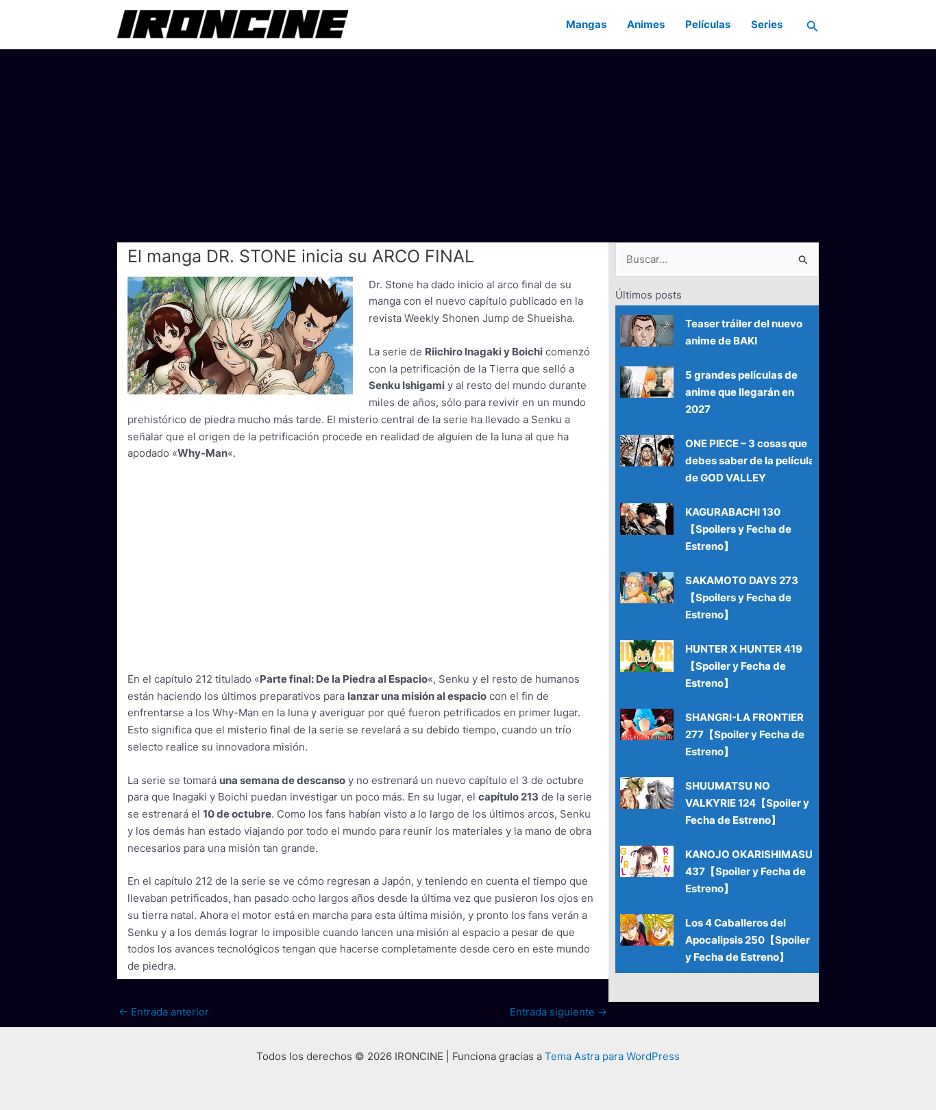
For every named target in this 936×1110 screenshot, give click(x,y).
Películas (707, 24)
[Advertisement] (468, 145)
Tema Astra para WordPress (612, 1056)
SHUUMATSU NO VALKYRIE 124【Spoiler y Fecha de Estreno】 (747, 803)
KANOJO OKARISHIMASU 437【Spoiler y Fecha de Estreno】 (749, 871)
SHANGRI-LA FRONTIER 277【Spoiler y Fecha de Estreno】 (744, 734)
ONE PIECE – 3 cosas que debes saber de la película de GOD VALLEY (750, 460)
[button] (812, 24)
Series (767, 24)
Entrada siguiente (558, 1011)
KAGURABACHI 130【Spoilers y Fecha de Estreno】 (738, 529)
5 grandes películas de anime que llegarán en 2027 (741, 392)
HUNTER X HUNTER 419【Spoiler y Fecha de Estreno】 (743, 666)
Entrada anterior (164, 1011)
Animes (646, 24)
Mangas (586, 24)
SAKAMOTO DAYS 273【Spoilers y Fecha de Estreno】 (741, 597)
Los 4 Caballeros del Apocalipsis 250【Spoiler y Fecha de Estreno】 (747, 939)
